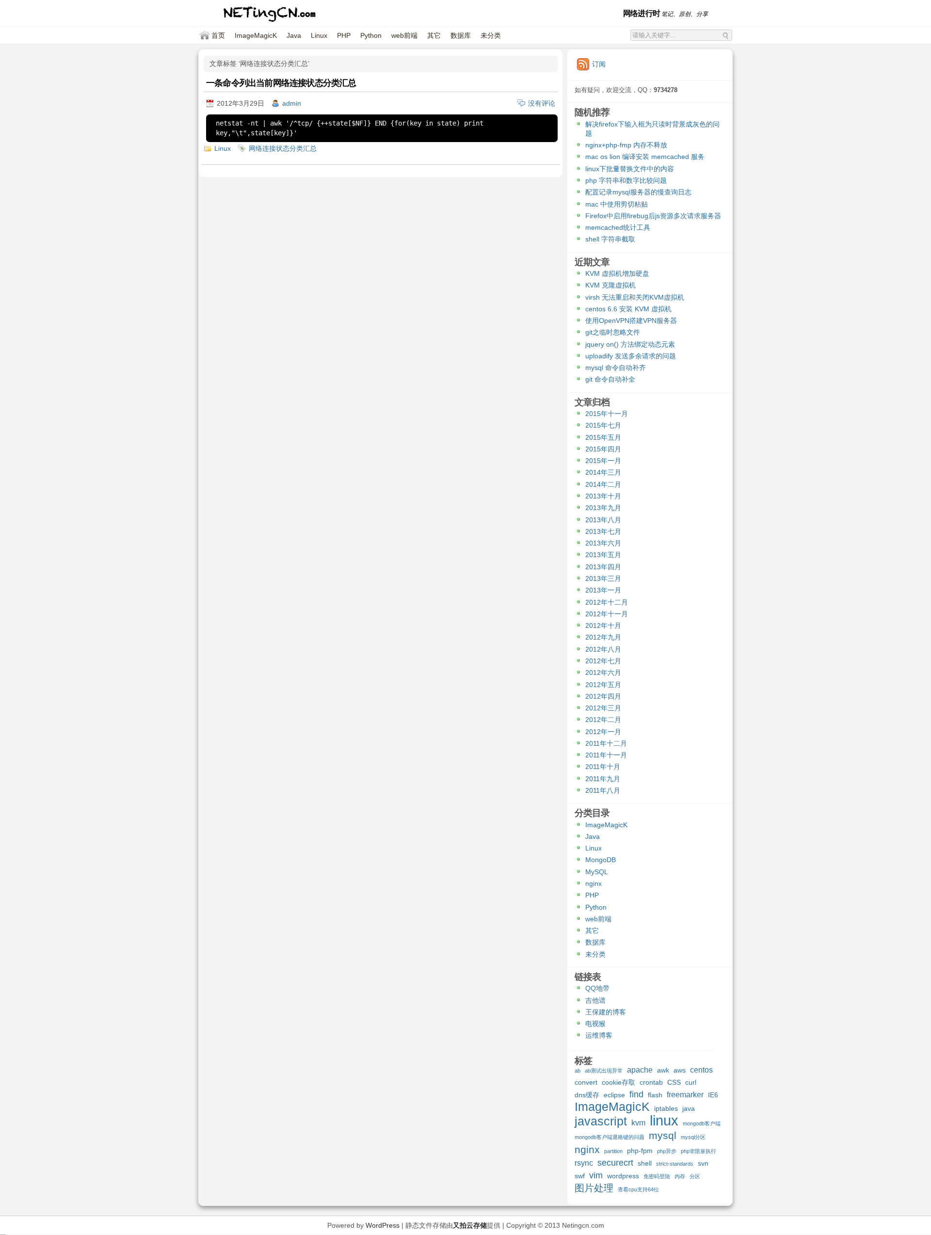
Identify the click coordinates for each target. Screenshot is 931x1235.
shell (645, 1163)
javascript (601, 1122)
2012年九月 (603, 637)
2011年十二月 (606, 743)
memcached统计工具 (617, 227)
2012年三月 (603, 708)
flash (655, 1095)
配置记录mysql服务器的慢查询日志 (638, 192)
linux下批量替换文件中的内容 (629, 169)
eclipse (614, 1095)
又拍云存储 (470, 1225)
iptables (666, 1108)
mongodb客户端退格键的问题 (609, 1137)
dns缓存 (587, 1095)
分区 (695, 1176)
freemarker (685, 1094)
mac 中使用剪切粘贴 (616, 204)
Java (294, 35)
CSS (674, 1082)
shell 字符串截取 (610, 239)
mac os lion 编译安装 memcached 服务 (645, 156)
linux (664, 1121)
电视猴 (595, 1023)
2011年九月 (602, 779)
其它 (434, 35)
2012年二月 (603, 719)
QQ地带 (597, 988)
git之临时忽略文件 (612, 332)
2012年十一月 (606, 614)
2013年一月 (603, 590)
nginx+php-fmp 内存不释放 (626, 145)
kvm (638, 1122)
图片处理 (594, 1188)
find (636, 1094)
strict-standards (674, 1164)
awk (663, 1070)
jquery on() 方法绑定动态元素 (630, 344)
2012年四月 (603, 696)
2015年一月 (603, 461)
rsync (584, 1162)
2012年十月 (603, 625)
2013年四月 (603, 567)
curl (690, 1082)
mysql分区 (693, 1137)
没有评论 (541, 103)
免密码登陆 (656, 1176)
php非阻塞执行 (698, 1151)
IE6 (713, 1095)
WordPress (383, 1225)
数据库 (460, 35)
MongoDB (600, 860)
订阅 (599, 64)
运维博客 (598, 1035)
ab (577, 1071)
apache (640, 1069)
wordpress (623, 1176)
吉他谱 (595, 1000)
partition (613, 1151)
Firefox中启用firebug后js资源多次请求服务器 (653, 216)
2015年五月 (603, 437)
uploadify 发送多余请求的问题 (630, 356)
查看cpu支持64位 (638, 1189)
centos (701, 1069)
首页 (218, 35)
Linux (319, 35)
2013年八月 (603, 520)
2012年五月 (603, 685)
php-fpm (640, 1151)
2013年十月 (603, 496)
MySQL (596, 872)
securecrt (615, 1163)
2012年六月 (603, 672)
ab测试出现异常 (604, 1071)
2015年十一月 (606, 413)
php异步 (666, 1151)
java (688, 1108)
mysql (662, 1136)
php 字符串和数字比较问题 (626, 180)
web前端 (404, 35)
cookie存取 (618, 1082)
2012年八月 (603, 649)
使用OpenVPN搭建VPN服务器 (631, 320)
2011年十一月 (606, 755)
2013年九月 (603, 508)
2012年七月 (603, 661)
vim (596, 1175)
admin (291, 103)
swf (580, 1176)
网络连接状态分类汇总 (283, 148)
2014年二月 (603, 484)
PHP (344, 35)
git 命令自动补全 (610, 379)
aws (680, 1070)
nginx (593, 883)
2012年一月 (603, 732)
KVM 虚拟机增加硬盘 (617, 273)
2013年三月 (603, 578)
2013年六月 (603, 543)
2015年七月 (603, 425)
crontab (651, 1082)
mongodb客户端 (702, 1123)
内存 (679, 1176)
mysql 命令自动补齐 (615, 367)
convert (586, 1082)
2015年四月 (603, 449)
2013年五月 (603, 555)
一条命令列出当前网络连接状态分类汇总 (281, 83)
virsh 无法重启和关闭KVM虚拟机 (634, 297)
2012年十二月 (606, 602)
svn (703, 1163)
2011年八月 (602, 790)
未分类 (491, 35)
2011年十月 (602, 766)
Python (371, 35)
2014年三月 (603, 472)
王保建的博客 (605, 1012)
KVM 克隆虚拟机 (610, 285)
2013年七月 (603, 531)
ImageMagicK (256, 35)
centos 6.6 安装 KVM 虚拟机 (628, 309)
